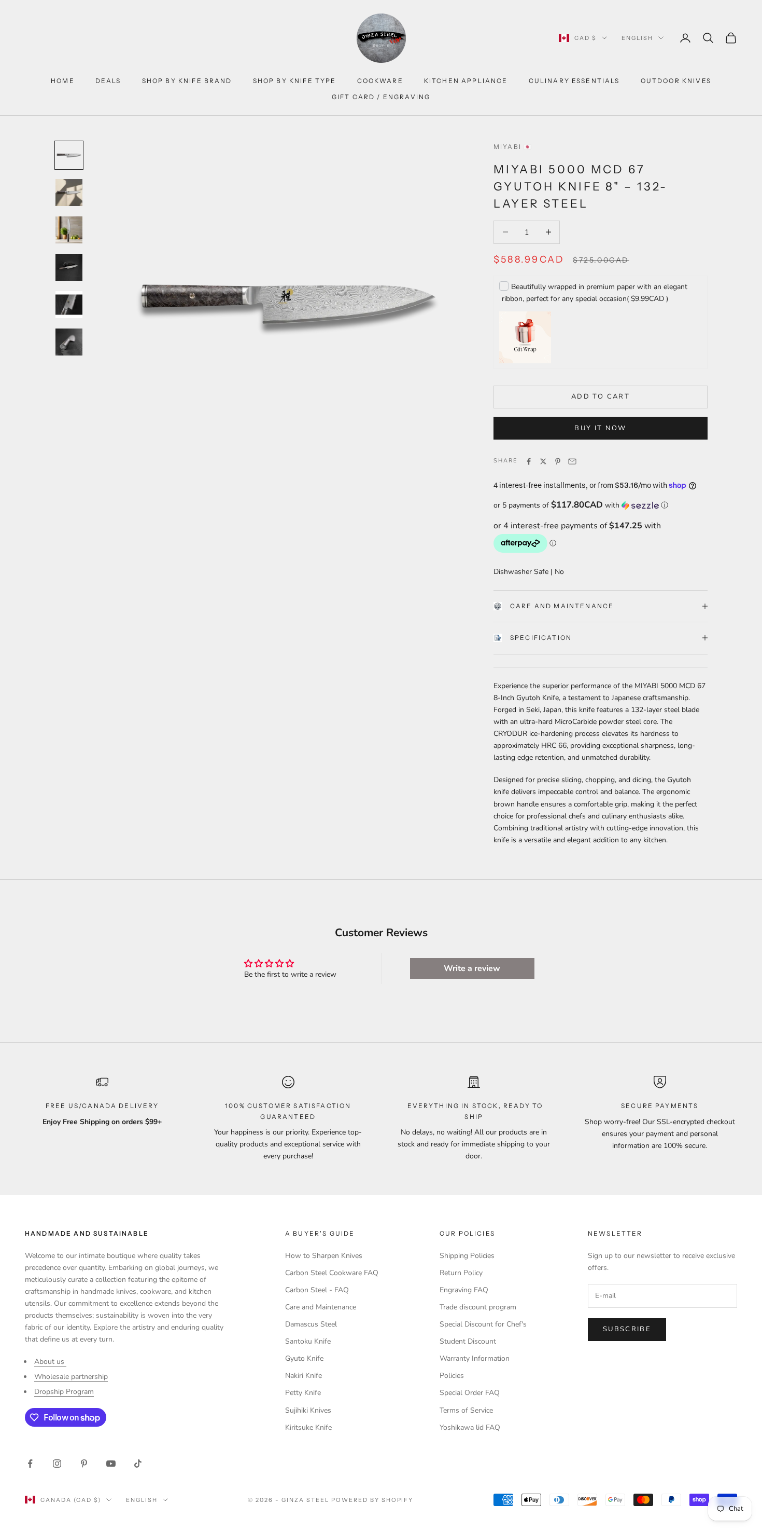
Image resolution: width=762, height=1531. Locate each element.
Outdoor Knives (676, 81)
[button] (600, 505)
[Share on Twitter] (543, 461)
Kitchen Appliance (466, 81)
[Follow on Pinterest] (84, 1463)
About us (50, 1361)
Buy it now (600, 428)
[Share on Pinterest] (558, 461)
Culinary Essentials (574, 81)
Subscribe (627, 1329)
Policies (452, 1375)
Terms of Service (466, 1410)
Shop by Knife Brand (187, 81)
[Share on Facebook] (529, 461)
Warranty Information (475, 1358)
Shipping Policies (467, 1256)
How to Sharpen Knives (323, 1256)
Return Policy (461, 1273)
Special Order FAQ (470, 1393)
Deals (108, 81)
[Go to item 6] (68, 342)
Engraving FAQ (464, 1290)
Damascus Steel (311, 1324)
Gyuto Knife (304, 1358)
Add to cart (600, 396)
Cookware (380, 81)
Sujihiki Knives (308, 1410)
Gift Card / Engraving (381, 97)
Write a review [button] (472, 968)
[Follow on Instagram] (57, 1463)
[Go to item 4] (68, 267)
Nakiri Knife (303, 1375)
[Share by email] (572, 461)
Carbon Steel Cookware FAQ (331, 1273)
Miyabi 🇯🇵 (512, 147)
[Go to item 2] (68, 192)
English (637, 38)
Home (63, 81)
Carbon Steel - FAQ (317, 1290)
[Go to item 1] (68, 155)
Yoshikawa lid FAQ (470, 1427)
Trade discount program (478, 1307)
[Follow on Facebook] (30, 1463)
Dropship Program (64, 1392)
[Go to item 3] (68, 229)
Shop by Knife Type (294, 81)
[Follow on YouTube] (111, 1463)
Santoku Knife (308, 1341)
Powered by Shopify (372, 1499)
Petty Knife (303, 1393)
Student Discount (468, 1341)
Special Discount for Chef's (483, 1324)
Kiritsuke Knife (308, 1427)
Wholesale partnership (71, 1377)
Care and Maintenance (562, 606)
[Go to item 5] (68, 304)
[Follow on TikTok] (138, 1463)
